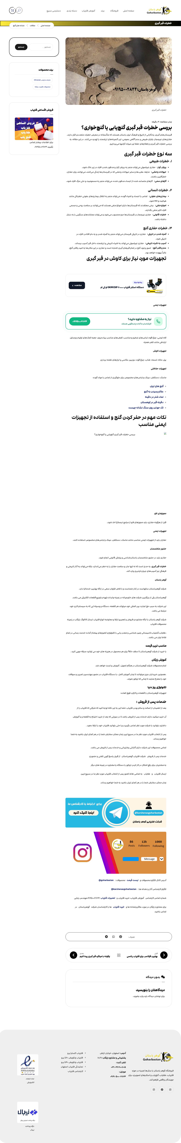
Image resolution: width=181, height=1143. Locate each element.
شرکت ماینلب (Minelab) (42, 80)
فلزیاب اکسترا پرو (75, 1053)
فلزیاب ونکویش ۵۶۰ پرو (72, 1057)
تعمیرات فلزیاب (108, 898)
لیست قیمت (132, 880)
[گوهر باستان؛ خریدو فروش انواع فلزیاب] (159, 11)
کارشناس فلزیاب (75, 1071)
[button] (12, 10)
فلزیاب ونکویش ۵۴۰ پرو (72, 1062)
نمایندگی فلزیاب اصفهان (72, 1066)
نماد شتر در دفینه (154, 397)
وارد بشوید (138, 996)
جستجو (21, 47)
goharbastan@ (106, 880)
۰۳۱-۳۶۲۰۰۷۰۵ (118, 1067)
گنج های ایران (156, 386)
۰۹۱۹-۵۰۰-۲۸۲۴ (118, 1076)
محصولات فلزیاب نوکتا (42, 87)
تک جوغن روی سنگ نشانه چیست (145, 407)
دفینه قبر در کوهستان (152, 402)
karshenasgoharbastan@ (123, 889)
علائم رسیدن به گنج (153, 391)
